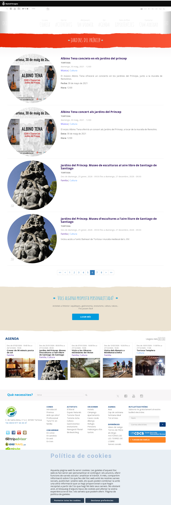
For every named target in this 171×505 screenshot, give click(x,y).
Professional (52, 418)
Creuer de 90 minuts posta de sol (20, 351)
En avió (49, 438)
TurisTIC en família (51, 422)
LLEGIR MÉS (85, 317)
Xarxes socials (114, 444)
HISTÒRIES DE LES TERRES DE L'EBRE (115, 438)
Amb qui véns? (53, 415)
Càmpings (92, 412)
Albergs (91, 420)
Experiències (124, 23)
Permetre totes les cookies (67, 500)
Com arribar (148, 23)
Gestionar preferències (102, 500)
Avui (110, 409)
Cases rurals (93, 418)
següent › (163, 339)
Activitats (63, 23)
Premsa (50, 412)
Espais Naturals (74, 412)
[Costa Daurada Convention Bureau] (147, 433)
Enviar (163, 424)
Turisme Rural (73, 415)
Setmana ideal (114, 415)
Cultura (51, 357)
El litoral (70, 409)
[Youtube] (14, 8)
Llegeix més (112, 74)
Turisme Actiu (73, 418)
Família (10, 355)
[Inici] (20, 21)
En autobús (51, 435)
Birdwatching (73, 432)
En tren (49, 441)
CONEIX (44, 23)
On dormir (85, 23)
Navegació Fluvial (75, 429)
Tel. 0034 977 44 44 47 (16, 422)
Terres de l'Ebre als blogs (115, 431)
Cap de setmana (115, 412)
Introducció (51, 409)
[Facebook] (11, 8)
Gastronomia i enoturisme (73, 425)
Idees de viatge (115, 427)
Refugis (91, 423)
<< (60, 272)
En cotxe (50, 432)
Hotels (91, 409)
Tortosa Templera (146, 350)
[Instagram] (18, 8)
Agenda (104, 23)
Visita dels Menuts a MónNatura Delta (114, 351)
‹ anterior (159, 339)
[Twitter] (7, 9)
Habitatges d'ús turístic (95, 430)
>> (111, 272)
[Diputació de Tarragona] (85, 4)
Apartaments (94, 415)
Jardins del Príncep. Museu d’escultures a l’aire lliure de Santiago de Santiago (52, 352)
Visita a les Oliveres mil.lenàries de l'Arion (82, 351)
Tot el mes (113, 418)
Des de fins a (19, 346)
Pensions (92, 426)
